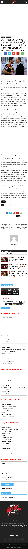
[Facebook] (5, 539)
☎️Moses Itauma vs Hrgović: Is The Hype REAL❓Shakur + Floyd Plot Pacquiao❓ (17, 259)
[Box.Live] (7, 488)
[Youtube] (22, 539)
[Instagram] (10, 539)
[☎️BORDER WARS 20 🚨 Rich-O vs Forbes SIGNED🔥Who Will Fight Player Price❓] (4, 266)
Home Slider (8, 37)
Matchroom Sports (18, 206)
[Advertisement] (14, 20)
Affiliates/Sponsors (13, 544)
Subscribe (24, 544)
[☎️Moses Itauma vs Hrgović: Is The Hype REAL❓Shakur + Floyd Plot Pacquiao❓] (4, 259)
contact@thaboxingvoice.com (17, 530)
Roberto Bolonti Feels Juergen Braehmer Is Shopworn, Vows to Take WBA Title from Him (7, 227)
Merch (19, 544)
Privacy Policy (4, 544)
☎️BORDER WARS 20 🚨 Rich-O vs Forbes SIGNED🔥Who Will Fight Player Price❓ (18, 266)
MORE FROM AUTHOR (7, 253)
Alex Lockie (4, 50)
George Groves (21, 205)
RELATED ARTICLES (6, 251)
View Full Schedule (7, 484)
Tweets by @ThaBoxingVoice (8, 497)
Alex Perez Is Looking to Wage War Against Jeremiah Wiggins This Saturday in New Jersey (21, 227)
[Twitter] (18, 539)
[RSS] (14, 539)
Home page (3, 37)
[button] (26, 2)
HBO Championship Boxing (6, 206)
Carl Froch (7, 205)
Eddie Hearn (13, 205)
